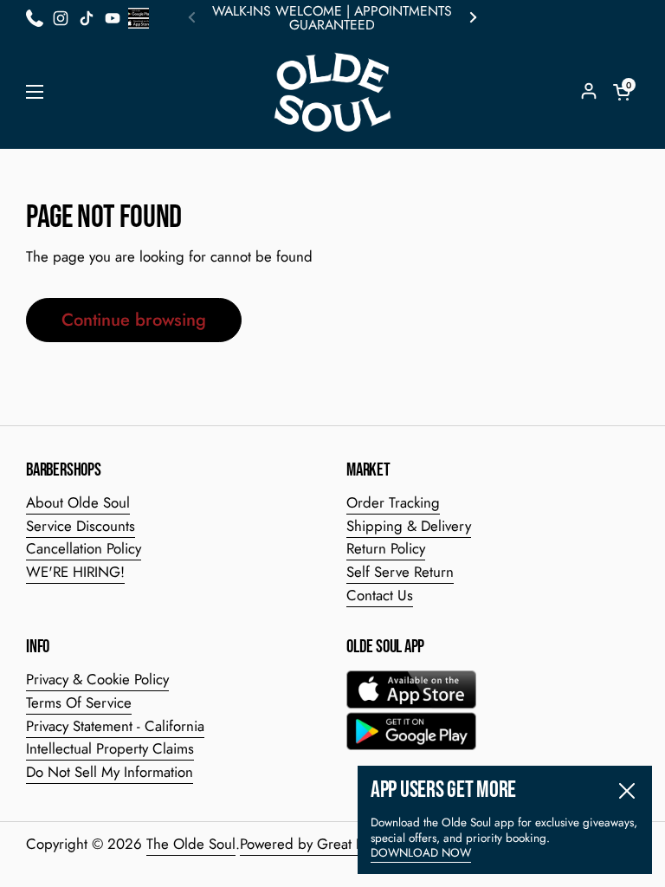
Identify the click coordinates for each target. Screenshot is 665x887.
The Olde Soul (191, 843)
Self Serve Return (400, 571)
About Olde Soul (78, 502)
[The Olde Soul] (332, 92)
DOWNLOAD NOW (421, 853)
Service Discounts (80, 525)
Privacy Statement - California (115, 725)
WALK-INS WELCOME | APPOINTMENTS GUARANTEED (332, 18)
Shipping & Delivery (408, 525)
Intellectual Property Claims (110, 748)
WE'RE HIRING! (75, 571)
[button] (621, 91)
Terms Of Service (79, 702)
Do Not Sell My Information (109, 771)
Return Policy (385, 548)
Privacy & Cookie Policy (97, 679)
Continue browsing (133, 320)
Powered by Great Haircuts (323, 843)
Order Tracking (393, 502)
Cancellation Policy (83, 548)
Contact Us (379, 595)
